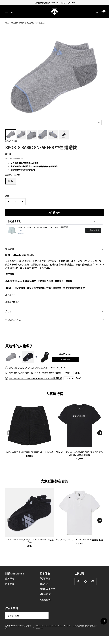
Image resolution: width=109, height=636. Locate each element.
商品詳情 (9, 249)
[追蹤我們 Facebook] (78, 581)
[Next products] (101, 221)
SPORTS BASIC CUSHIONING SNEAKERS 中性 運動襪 (35, 373)
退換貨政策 (45, 594)
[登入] (96, 12)
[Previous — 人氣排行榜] (9, 432)
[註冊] (45, 616)
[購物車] (102, 12)
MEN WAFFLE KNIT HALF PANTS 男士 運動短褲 (29, 452)
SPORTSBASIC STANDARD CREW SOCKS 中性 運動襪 (35, 378)
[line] (103, 621)
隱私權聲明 (45, 599)
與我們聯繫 (45, 578)
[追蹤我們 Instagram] (85, 581)
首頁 (7, 23)
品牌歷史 (9, 578)
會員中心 (44, 583)
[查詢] (12, 12)
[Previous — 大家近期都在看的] (9, 520)
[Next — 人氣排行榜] (99, 432)
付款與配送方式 (13, 319)
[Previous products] (95, 221)
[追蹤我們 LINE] (92, 581)
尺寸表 (8, 311)
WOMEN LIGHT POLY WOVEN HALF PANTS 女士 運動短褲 (43, 227)
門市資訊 (9, 583)
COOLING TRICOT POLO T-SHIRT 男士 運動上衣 (79, 539)
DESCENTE (11, 141)
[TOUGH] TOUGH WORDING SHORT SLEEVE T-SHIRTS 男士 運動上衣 (79, 453)
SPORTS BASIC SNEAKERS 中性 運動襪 (28, 367)
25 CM (10, 181)
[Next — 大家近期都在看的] (99, 520)
